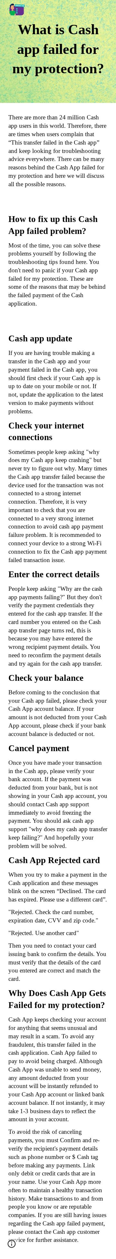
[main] (58, 51)
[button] (11, 1246)
